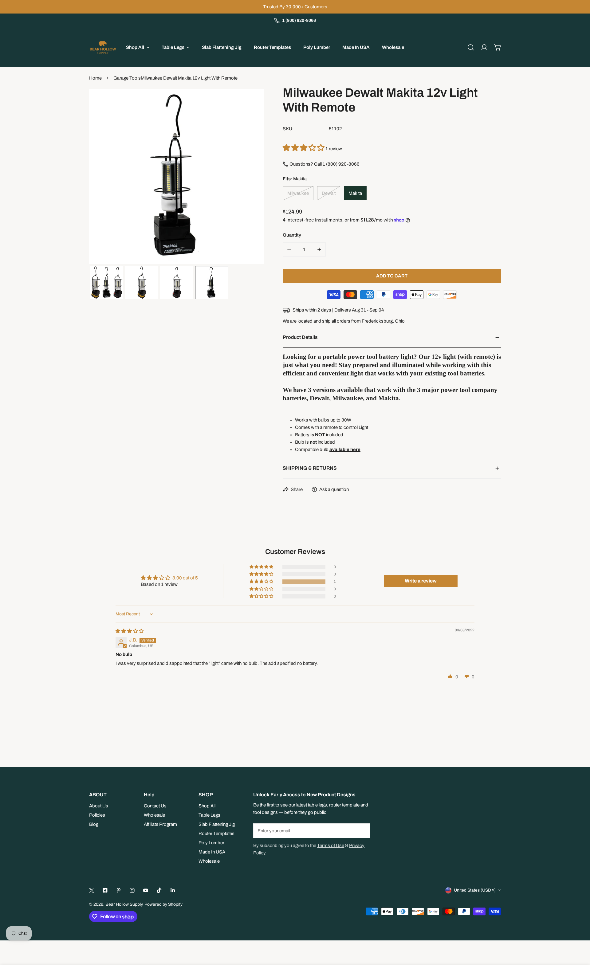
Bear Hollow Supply (123, 904)
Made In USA (212, 851)
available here (344, 449)
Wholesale (154, 815)
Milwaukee (298, 193)
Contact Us (155, 805)
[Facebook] (105, 890)
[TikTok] (159, 890)
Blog (93, 824)
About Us (98, 805)
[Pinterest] (118, 890)
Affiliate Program (160, 824)
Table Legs (209, 815)
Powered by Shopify (163, 904)
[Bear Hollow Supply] (103, 47)
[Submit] (362, 830)
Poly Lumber (211, 842)
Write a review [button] (421, 580)
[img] (130, 631)
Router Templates (216, 833)
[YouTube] (145, 890)
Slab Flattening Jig (217, 824)
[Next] (250, 177)
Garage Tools (127, 78)
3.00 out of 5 (185, 577)
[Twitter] (91, 890)
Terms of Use (330, 845)
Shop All (207, 805)
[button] (498, 47)
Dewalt (329, 193)
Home (95, 78)
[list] (176, 176)
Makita (355, 193)
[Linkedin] (172, 890)
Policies (97, 815)
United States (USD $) (475, 890)
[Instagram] (132, 890)
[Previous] (103, 177)
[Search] (471, 47)
